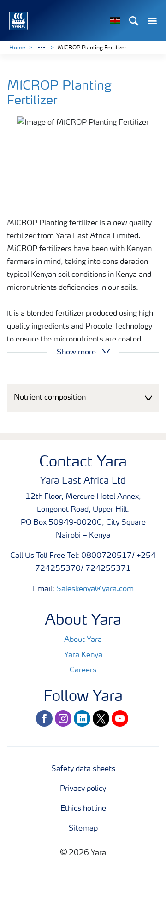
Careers (83, 670)
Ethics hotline (83, 809)
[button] (83, 398)
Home (17, 48)
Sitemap (83, 828)
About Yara (83, 640)
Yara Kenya (83, 655)
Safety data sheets (83, 769)
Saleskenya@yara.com (95, 589)
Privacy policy (83, 789)
